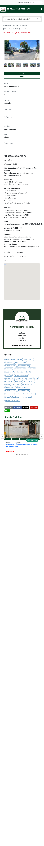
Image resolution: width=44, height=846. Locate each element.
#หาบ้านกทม (18, 381)
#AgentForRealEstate (21, 375)
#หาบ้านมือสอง (28, 359)
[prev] (7, 56)
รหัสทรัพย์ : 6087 (32, 440)
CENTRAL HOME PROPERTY (18, 9)
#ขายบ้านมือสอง (10, 388)
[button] (41, 9)
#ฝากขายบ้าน (32, 369)
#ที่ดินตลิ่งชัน (20, 378)
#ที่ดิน (36, 378)
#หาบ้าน (19, 359)
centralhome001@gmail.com (22, 345)
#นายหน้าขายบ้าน (20, 369)
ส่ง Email (34, 408)
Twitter (26, 407)
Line (8, 411)
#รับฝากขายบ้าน (10, 372)
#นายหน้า (20, 372)
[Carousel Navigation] (22, 56)
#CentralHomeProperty (12, 400)
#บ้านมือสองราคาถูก (24, 366)
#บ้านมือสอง (9, 362)
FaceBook (18, 407)
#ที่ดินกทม (29, 378)
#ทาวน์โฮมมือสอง (22, 388)
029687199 (22, 335)
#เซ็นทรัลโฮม (28, 372)
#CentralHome (10, 378)
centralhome (22, 340)
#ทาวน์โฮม (8, 375)
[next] (37, 56)
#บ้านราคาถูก (9, 369)
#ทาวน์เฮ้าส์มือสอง (21, 362)
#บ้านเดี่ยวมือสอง (10, 366)
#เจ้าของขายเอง (10, 359)
